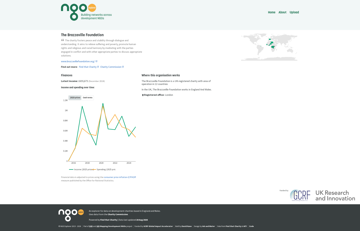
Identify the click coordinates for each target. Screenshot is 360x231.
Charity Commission (111, 66)
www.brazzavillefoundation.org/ (78, 61)
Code (251, 226)
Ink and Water (208, 226)
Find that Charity (88, 66)
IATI (245, 226)
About (282, 12)
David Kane (187, 226)
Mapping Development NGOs (113, 226)
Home (271, 12)
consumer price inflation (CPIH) (119, 177)
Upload (294, 12)
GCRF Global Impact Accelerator (158, 226)
